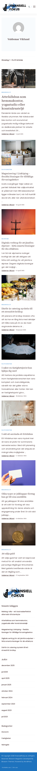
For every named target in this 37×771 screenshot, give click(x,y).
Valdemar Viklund (8, 134)
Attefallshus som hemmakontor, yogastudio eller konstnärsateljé (14, 103)
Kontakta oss (6, 767)
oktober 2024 (7, 691)
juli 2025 (5, 672)
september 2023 (8, 704)
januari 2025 (6, 685)
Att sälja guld (8, 553)
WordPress (28, 762)
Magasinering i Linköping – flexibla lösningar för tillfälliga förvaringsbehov (17, 176)
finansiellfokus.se (21, 756)
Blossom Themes (8, 762)
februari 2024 (7, 697)
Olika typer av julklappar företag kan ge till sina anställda (18, 495)
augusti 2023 (7, 710)
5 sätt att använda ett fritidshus (17, 434)
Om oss (15, 767)
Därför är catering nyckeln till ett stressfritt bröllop (17, 310)
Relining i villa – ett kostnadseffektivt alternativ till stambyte (16, 613)
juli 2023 (5, 716)
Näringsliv (6, 92)
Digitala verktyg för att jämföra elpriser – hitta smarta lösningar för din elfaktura (18, 245)
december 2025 (8, 665)
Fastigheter (7, 169)
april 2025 (5, 678)
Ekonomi (5, 239)
